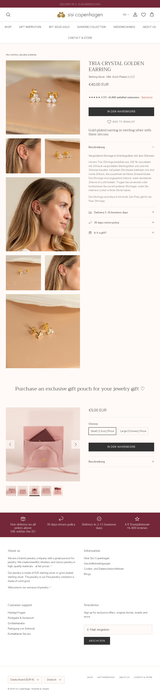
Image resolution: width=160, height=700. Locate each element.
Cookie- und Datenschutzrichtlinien (104, 569)
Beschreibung (97, 147)
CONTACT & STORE (80, 38)
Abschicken (97, 640)
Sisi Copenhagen (22, 689)
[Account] (134, 14)
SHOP (8, 27)
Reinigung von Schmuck (21, 628)
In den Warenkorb (121, 111)
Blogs (87, 574)
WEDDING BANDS (124, 27)
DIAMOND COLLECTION (91, 27)
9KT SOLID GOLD (59, 27)
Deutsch (51, 679)
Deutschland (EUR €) (22, 679)
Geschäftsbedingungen (97, 563)
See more (146, 97)
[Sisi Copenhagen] (80, 14)
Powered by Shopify (40, 689)
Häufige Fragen (16, 612)
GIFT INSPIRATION (30, 27)
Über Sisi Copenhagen (96, 558)
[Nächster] (75, 444)
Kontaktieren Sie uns (19, 634)
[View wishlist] (143, 15)
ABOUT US (149, 27)
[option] (43, 444)
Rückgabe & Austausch (21, 618)
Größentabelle (16, 623)
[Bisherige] (10, 444)
